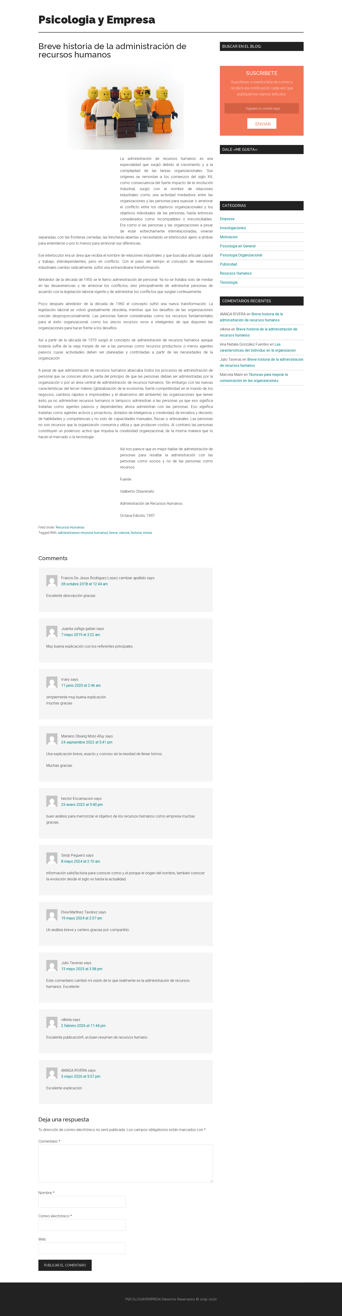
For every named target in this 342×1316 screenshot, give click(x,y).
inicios (147, 533)
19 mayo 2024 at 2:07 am (81, 918)
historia (136, 533)
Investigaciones (233, 228)
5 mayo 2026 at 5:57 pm (80, 1076)
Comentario (49, 1141)
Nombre (46, 1193)
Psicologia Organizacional (241, 255)
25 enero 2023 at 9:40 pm (82, 804)
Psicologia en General (237, 246)
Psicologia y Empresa (96, 19)
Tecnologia (229, 282)
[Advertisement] (77, 191)
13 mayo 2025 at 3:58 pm (81, 969)
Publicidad (228, 264)
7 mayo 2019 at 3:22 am (80, 635)
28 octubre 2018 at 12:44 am (84, 584)
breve (113, 533)
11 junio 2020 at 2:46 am (81, 685)
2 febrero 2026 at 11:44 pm (83, 1025)
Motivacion (229, 237)
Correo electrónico (55, 1216)
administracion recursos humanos (83, 533)
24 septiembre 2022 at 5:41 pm (86, 742)
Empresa (227, 219)
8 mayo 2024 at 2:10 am (80, 861)
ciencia (124, 533)
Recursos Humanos (70, 527)
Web (42, 1239)
